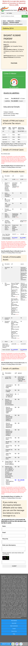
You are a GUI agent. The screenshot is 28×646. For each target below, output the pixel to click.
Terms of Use (14, 631)
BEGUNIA (5, 22)
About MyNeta (14, 620)
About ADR (14, 623)
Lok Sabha (9, 13)
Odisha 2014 (11, 20)
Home (2, 13)
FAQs (14, 633)
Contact (14, 628)
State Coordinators (14, 625)
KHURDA (17, 20)
